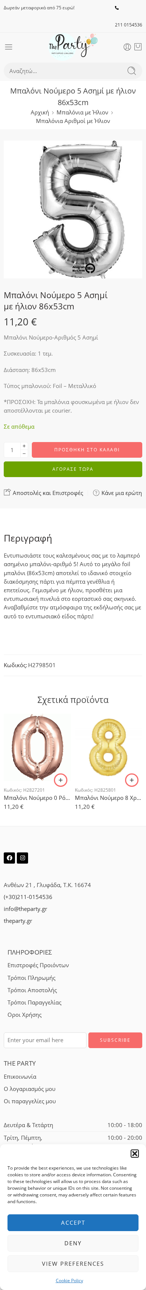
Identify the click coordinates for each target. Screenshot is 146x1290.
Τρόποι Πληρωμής (31, 977)
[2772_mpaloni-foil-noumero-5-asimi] (73, 209)
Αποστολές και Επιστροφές (47, 492)
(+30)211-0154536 (28, 897)
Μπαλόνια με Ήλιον (82, 112)
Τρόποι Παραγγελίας (34, 1002)
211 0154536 (128, 25)
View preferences (73, 1263)
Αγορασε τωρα (73, 469)
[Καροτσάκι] (138, 46)
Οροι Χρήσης (24, 1014)
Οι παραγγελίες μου (30, 1101)
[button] (135, 1153)
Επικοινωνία (20, 1076)
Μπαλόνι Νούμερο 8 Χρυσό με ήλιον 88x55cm (108, 797)
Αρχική (40, 112)
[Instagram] (22, 858)
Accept (73, 1222)
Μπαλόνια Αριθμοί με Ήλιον (73, 120)
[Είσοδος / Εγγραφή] (127, 46)
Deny (73, 1243)
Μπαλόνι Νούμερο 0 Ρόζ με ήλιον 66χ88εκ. (37, 797)
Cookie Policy (69, 1280)
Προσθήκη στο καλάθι (87, 450)
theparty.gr (18, 920)
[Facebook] (9, 858)
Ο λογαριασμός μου (29, 1088)
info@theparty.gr (25, 908)
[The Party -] (73, 47)
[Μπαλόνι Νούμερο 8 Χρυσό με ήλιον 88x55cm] (108, 747)
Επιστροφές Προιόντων (38, 965)
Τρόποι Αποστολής (32, 990)
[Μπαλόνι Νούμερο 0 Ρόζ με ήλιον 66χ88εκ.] (37, 747)
